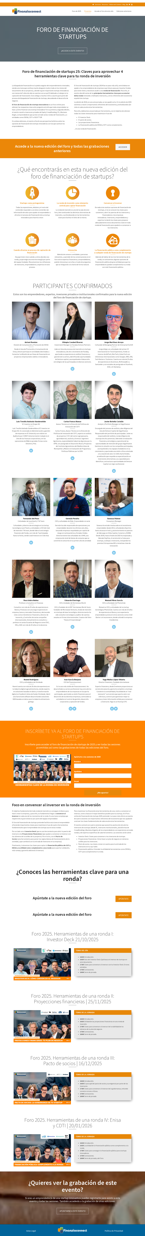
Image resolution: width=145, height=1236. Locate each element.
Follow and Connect (115, 4)
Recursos (105, 4)
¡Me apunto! (102, 792)
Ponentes (87, 11)
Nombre (77, 761)
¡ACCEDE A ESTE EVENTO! (72, 50)
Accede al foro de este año (104, 11)
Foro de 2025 (76, 11)
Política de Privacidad (114, 1231)
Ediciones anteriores (124, 11)
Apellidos (78, 771)
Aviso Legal (31, 1231)
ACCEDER (123, 147)
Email (76, 781)
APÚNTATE (124, 898)
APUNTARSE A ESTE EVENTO (72, 1211)
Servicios (98, 4)
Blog (123, 4)
